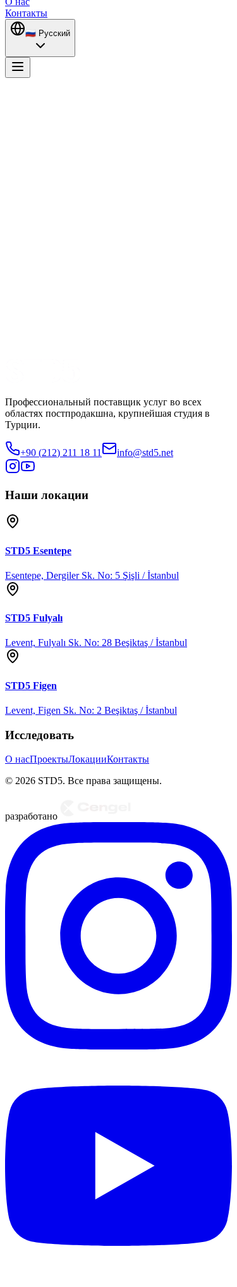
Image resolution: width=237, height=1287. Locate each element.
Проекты (49, 759)
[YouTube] (118, 1276)
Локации (87, 759)
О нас (17, 759)
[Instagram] (118, 1046)
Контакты (128, 759)
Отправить (45, 300)
